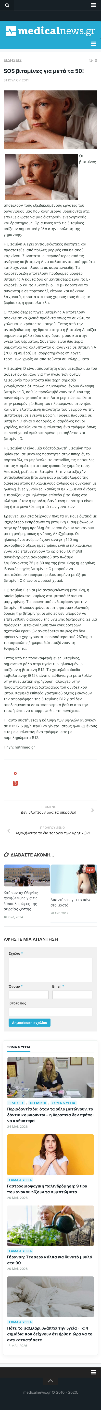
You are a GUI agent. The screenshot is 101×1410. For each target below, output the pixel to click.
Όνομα (16, 986)
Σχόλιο (16, 953)
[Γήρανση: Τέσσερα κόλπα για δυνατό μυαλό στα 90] (50, 1226)
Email (58, 986)
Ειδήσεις (13, 60)
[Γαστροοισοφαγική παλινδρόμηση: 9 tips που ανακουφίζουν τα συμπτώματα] (50, 1154)
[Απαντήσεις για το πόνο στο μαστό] (73, 879)
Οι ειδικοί (38, 1103)
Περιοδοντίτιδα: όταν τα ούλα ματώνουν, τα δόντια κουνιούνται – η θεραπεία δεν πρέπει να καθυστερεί (50, 1115)
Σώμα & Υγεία (63, 1103)
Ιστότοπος (17, 1003)
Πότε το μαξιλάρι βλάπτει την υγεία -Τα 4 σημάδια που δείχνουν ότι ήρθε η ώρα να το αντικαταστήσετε (49, 1334)
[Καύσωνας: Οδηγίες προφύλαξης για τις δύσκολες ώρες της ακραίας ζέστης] (27, 875)
